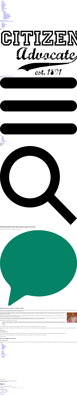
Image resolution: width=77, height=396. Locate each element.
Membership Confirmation (7, 16)
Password (14, 387)
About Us (3, 23)
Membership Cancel (6, 14)
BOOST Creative (4, 381)
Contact (3, 7)
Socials (3, 138)
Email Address (2, 387)
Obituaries (3, 353)
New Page (3, 3)
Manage (5, 11)
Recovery (5, 12)
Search (1, 143)
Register (5, 13)
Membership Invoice (6, 17)
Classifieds (3, 139)
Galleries (3, 6)
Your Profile (5, 18)
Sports (3, 137)
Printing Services (4, 4)
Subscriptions (4, 347)
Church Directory (4, 8)
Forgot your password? (3, 389)
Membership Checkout (7, 15)
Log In (3, 2)
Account (3, 10)
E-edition (3, 9)
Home (3, 22)
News (2, 136)
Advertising (3, 5)
